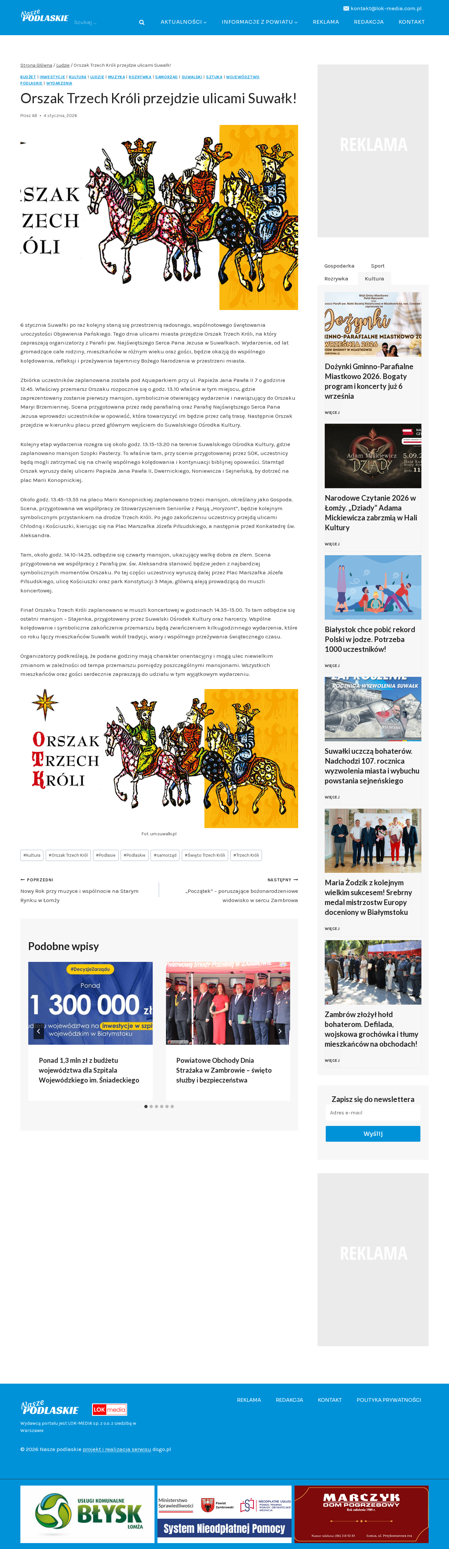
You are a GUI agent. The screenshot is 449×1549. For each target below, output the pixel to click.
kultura (31, 855)
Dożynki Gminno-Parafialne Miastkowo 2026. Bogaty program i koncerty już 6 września (369, 381)
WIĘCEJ (333, 416)
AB (34, 115)
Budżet (28, 77)
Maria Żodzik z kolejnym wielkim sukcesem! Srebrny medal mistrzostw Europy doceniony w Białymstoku (368, 897)
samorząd (165, 855)
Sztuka (214, 77)
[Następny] (279, 1031)
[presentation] (90, 1003)
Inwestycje (52, 77)
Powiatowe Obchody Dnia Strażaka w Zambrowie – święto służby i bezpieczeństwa (224, 1070)
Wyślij (373, 1133)
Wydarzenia (59, 83)
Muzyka (116, 77)
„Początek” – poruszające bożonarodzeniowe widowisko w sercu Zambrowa (241, 890)
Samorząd (166, 77)
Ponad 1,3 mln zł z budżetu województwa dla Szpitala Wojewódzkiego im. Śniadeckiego (89, 1070)
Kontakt (412, 22)
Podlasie (105, 855)
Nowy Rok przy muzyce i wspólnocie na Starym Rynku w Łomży (79, 890)
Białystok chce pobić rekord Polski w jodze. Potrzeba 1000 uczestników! (370, 639)
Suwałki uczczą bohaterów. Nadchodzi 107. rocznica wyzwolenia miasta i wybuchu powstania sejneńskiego (372, 766)
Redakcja (369, 22)
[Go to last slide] (39, 1031)
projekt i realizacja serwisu (117, 1449)
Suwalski (192, 77)
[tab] (146, 1106)
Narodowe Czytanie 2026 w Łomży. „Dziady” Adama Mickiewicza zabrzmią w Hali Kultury (371, 512)
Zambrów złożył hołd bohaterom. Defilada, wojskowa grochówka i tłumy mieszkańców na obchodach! (371, 1029)
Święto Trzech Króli (205, 855)
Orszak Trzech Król (68, 855)
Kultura (77, 77)
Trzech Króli (246, 855)
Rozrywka (140, 77)
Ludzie (97, 77)
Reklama (326, 22)
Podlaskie (134, 855)
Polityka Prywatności (389, 1400)
